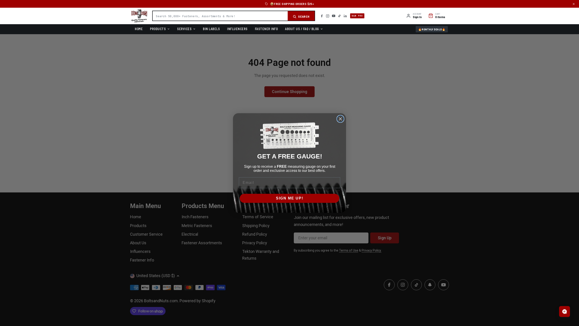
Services (184, 29)
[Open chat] (564, 311)
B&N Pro (357, 15)
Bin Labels (211, 29)
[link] (289, 136)
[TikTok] (339, 15)
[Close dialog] (340, 118)
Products (158, 29)
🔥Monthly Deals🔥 (432, 29)
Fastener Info (266, 29)
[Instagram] (327, 16)
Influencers (237, 29)
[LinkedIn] (345, 16)
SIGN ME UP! (289, 198)
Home (139, 29)
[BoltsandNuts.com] (139, 16)
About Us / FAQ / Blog (302, 29)
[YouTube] (333, 16)
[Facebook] (321, 16)
